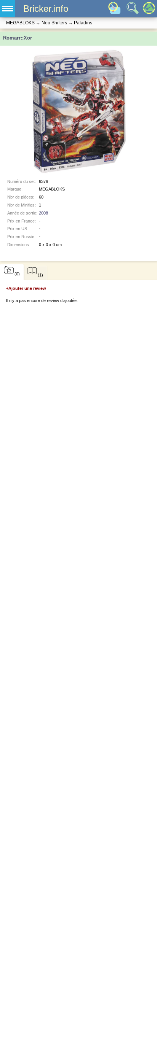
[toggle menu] (7, 8)
